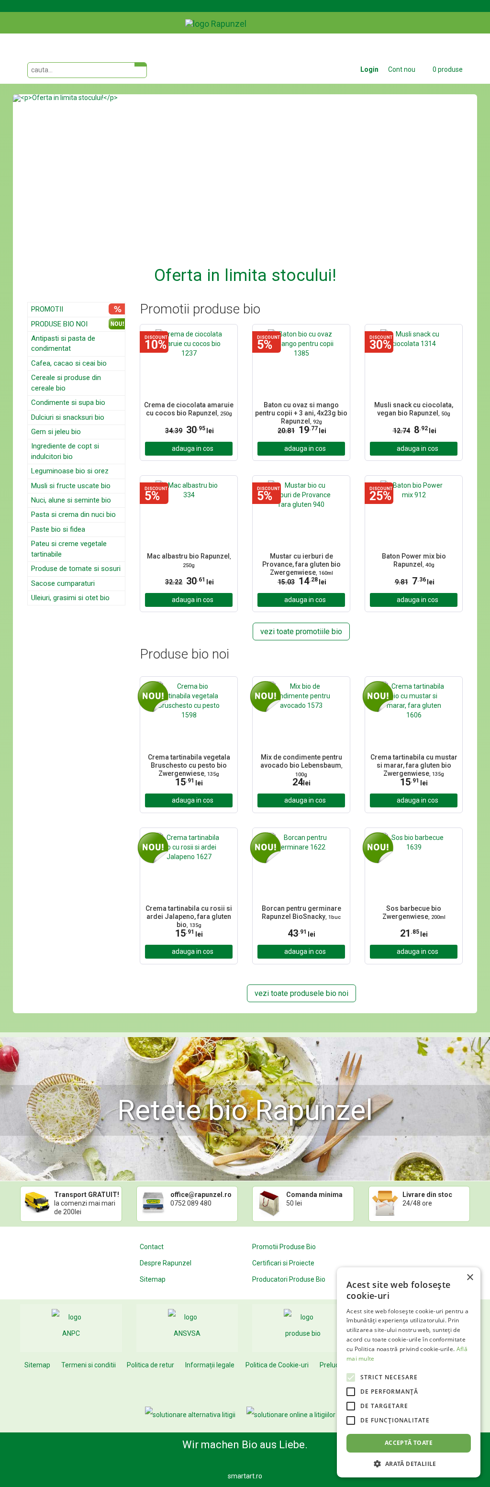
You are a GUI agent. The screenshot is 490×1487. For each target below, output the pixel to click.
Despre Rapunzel (165, 1263)
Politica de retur (150, 1365)
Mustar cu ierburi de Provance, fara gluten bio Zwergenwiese (301, 563)
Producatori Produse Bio (288, 1279)
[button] (48, 191)
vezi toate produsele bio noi (301, 993)
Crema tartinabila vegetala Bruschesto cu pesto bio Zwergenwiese (189, 764)
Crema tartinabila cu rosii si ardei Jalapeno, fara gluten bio (188, 916)
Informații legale (209, 1365)
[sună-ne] (469, 15)
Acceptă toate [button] (409, 1443)
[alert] (408, 1372)
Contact (152, 1247)
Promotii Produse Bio (284, 1247)
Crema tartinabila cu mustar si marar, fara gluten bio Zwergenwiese (413, 764)
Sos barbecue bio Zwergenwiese (413, 912)
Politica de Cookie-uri (277, 1365)
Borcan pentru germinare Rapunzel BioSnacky (301, 912)
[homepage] (237, 17)
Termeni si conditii (88, 1365)
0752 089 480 (191, 1203)
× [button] (469, 1277)
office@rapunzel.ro (201, 1194)
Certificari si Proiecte (283, 1263)
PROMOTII (47, 309)
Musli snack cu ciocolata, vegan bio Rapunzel (413, 409)
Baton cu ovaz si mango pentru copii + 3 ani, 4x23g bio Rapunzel (301, 412)
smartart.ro (245, 1476)
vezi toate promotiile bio (301, 631)
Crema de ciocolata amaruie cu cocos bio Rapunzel (189, 409)
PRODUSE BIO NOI (59, 324)
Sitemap (153, 1279)
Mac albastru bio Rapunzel (189, 560)
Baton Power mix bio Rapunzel (414, 560)
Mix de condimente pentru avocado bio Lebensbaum (301, 764)
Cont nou (401, 69)
